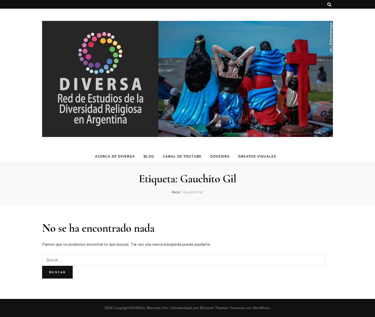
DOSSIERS (220, 156)
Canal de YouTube (182, 156)
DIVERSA (137, 308)
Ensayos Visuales (257, 156)
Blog (149, 156)
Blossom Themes (214, 308)
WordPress (261, 308)
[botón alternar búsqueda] (329, 5)
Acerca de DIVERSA (115, 156)
